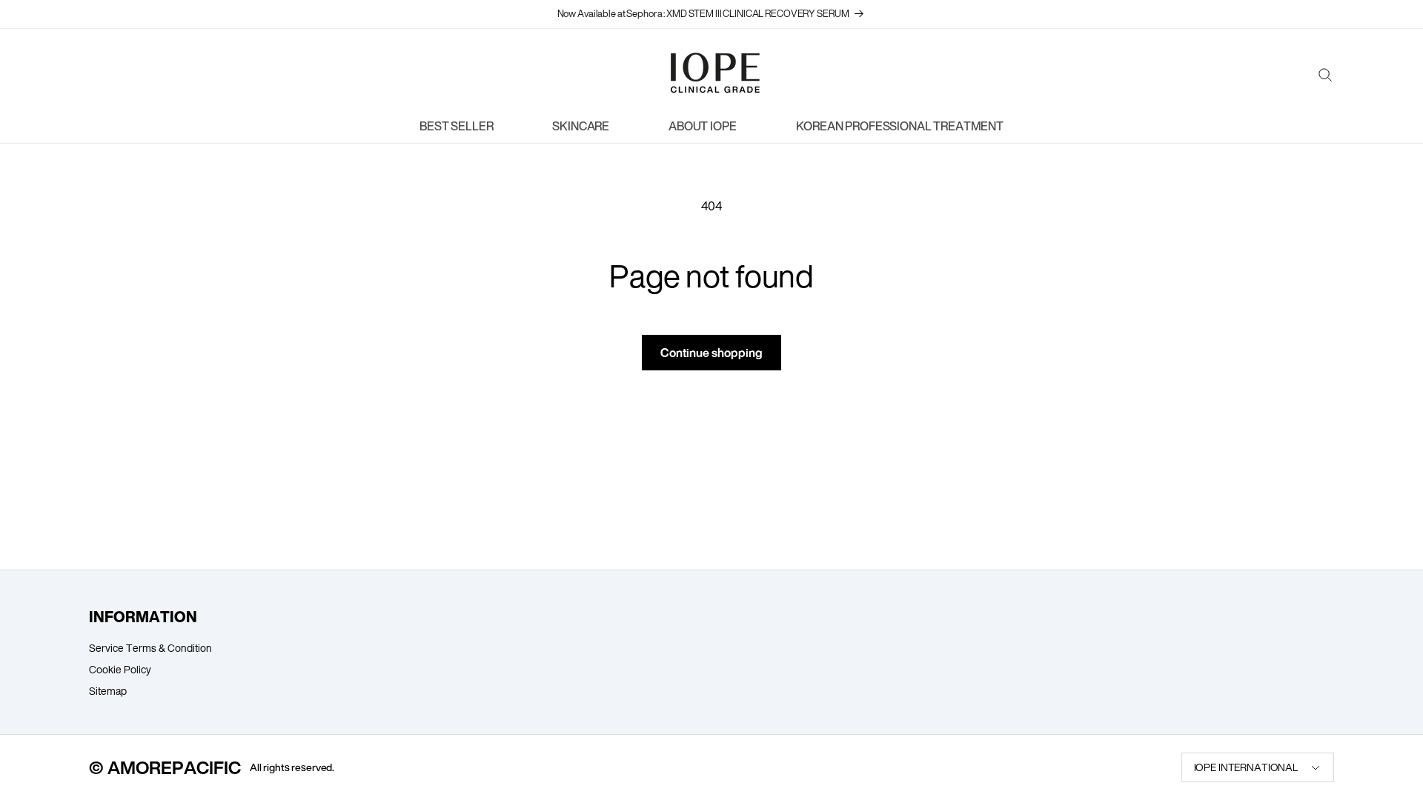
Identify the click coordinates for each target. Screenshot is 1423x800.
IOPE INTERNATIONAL (1246, 767)
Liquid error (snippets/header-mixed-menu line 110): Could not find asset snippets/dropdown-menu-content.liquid (894, 130)
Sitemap (108, 691)
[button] (1325, 79)
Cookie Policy (120, 669)
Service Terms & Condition (150, 648)
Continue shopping (711, 352)
